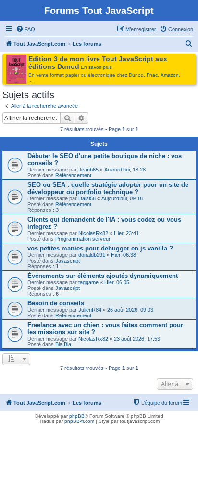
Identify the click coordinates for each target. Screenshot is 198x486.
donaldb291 (91, 255)
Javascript (67, 260)
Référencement (73, 175)
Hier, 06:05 (116, 282)
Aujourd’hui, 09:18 (122, 198)
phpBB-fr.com (79, 421)
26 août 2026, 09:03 (130, 310)
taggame (88, 282)
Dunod (136, 75)
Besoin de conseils (55, 303)
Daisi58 (87, 198)
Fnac (152, 75)
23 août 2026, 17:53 (137, 339)
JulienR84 (89, 310)
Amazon (170, 75)
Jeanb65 (88, 169)
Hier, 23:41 (126, 233)
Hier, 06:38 (123, 255)
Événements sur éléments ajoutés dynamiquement (102, 275)
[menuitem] (25, 29)
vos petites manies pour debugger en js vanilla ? (100, 248)
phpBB (77, 416)
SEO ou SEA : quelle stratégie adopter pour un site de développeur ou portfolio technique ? (107, 188)
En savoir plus (96, 67)
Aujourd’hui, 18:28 (125, 169)
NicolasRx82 (93, 233)
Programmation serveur (83, 239)
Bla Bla (63, 344)
